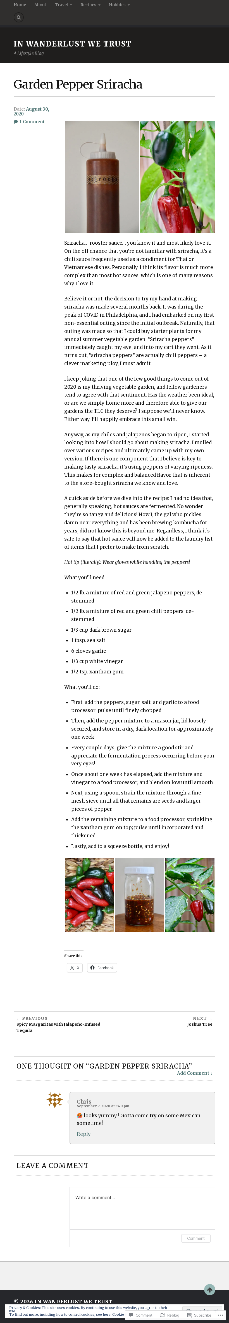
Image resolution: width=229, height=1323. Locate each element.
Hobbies (117, 4)
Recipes (88, 4)
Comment (196, 1238)
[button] (102, 176)
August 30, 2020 (31, 111)
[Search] (19, 17)
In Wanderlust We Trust (73, 44)
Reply (84, 1134)
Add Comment (193, 1073)
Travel (61, 4)
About (40, 4)
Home (20, 4)
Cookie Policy (123, 1314)
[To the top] (209, 1289)
